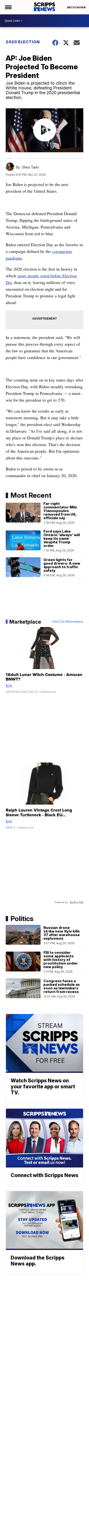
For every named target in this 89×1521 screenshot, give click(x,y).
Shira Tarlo (30, 167)
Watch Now (75, 7)
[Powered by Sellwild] (76, 902)
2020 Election (23, 41)
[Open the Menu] (8, 7)
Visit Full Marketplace (67, 621)
